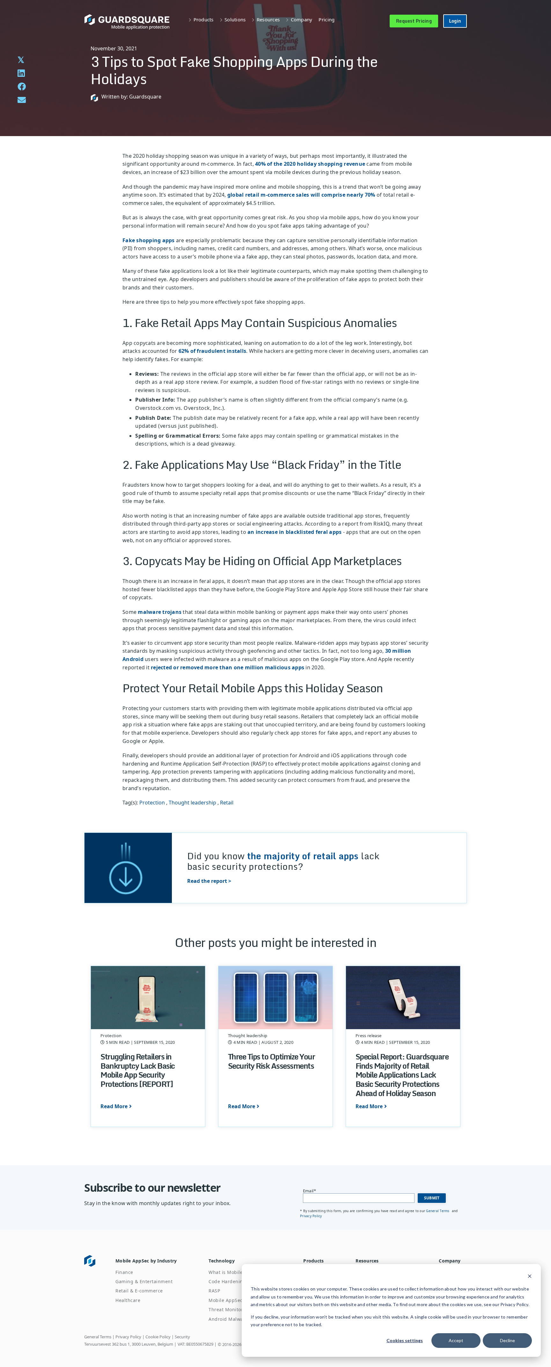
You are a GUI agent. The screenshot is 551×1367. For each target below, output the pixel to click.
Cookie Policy (158, 1337)
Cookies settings (404, 1340)
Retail (226, 802)
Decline (507, 1340)
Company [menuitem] (449, 1261)
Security (182, 1337)
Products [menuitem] (313, 1261)
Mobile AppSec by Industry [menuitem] (146, 1261)
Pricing (326, 19)
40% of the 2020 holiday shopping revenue (310, 163)
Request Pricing (414, 21)
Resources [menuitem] (367, 1261)
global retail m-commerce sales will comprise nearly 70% (301, 194)
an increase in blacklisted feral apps (294, 531)
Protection (152, 802)
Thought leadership (192, 802)
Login (455, 21)
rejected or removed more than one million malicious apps (227, 667)
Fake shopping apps (148, 240)
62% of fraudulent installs (212, 350)
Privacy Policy (311, 1216)
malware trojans (159, 611)
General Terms (438, 1211)
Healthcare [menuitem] (127, 1300)
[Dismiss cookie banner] (529, 1277)
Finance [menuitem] (124, 1272)
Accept (456, 1340)
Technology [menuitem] (222, 1261)
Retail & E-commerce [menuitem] (139, 1291)
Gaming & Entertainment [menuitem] (144, 1281)
